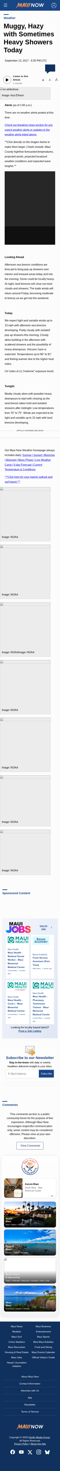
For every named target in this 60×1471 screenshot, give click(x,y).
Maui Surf (17, 1336)
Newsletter (30, 1404)
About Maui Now (30, 1376)
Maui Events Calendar (43, 1352)
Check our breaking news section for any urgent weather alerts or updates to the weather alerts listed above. (29, 130)
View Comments (30, 1145)
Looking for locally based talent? (30, 1029)
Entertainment (43, 1331)
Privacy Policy (21, 1443)
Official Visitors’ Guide (43, 1357)
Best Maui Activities (43, 1342)
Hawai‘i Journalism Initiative (16, 1364)
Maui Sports (43, 1336)
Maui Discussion (16, 1347)
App (30, 1397)
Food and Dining (43, 1347)
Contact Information (30, 1383)
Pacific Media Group (39, 1437)
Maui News (16, 1326)
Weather (10, 18)
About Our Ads (38, 1443)
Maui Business (43, 1326)
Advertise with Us (30, 1390)
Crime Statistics (16, 1342)
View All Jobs (43, 927)
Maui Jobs (16, 1357)
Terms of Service (30, 1411)
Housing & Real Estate (16, 1352)
